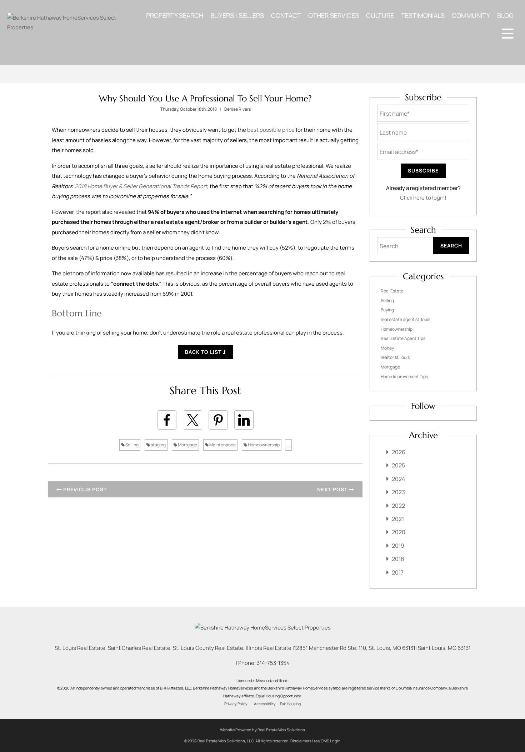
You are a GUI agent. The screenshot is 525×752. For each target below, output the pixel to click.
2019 (398, 546)
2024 (398, 479)
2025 (398, 465)
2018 (398, 559)
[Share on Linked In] (244, 420)
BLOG (505, 15)
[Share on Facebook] (166, 420)
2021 (398, 519)
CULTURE (380, 15)
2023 (398, 492)
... (288, 445)
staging (158, 445)
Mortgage (187, 445)
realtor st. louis (395, 357)
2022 (398, 506)
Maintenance (222, 445)
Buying (387, 310)
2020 (398, 532)
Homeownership (263, 445)
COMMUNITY (471, 15)
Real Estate (392, 291)
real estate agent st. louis (405, 319)
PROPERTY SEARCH (174, 15)
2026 (398, 452)
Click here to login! (423, 197)
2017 (398, 572)
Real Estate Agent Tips (403, 338)
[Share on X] (192, 420)
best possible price (271, 130)
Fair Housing (290, 703)
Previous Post (84, 489)
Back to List (204, 352)
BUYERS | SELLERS (237, 15)
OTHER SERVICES (333, 15)
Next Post (333, 489)
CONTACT (286, 15)
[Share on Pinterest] (218, 420)
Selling (132, 445)
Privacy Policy (236, 703)
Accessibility (265, 703)
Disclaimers (300, 740)
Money (387, 348)
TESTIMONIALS (423, 15)
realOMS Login (327, 740)
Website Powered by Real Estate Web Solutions (262, 729)
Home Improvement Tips (404, 377)
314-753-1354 (273, 663)
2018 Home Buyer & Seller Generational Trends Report (141, 186)
